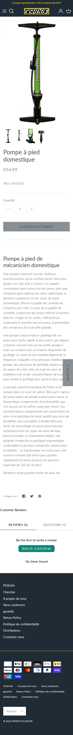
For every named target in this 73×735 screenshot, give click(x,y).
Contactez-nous (13, 637)
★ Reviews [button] (67, 372)
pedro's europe (22, 721)
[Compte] (59, 11)
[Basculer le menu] (4, 11)
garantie (8, 611)
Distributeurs (11, 630)
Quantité (9, 200)
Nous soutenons (14, 605)
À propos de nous (15, 598)
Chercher (9, 592)
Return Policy (12, 617)
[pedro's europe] (36, 11)
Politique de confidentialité (21, 624)
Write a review (36, 548)
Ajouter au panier (36, 226)
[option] (36, 71)
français (11, 711)
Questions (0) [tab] (54, 525)
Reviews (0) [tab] (18, 525)
